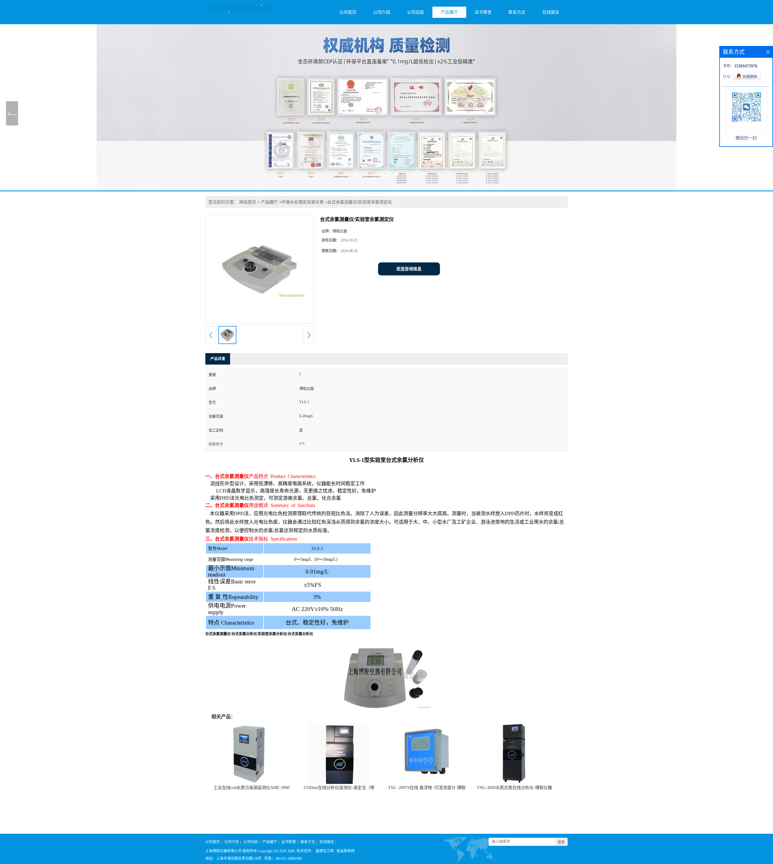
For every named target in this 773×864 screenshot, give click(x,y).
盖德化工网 (325, 851)
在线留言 (550, 12)
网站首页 (247, 202)
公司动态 (415, 12)
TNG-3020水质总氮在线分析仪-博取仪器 (514, 787)
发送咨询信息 (409, 269)
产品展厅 (449, 12)
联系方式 (516, 12)
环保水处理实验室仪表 (302, 202)
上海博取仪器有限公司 (223, 851)
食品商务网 (345, 851)
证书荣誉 (483, 12)
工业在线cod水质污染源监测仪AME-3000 (251, 787)
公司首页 (347, 12)
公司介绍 (381, 12)
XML (291, 851)
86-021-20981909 (289, 858)
